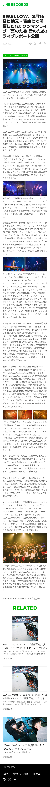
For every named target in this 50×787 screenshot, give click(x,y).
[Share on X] (35, 44)
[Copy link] (45, 44)
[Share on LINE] (30, 44)
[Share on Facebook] (40, 44)
